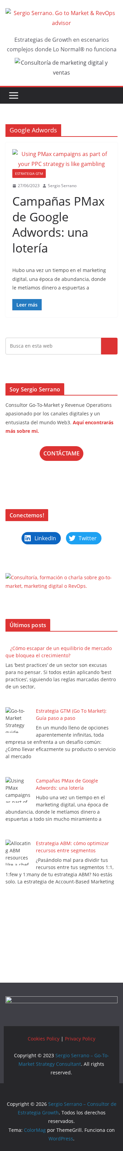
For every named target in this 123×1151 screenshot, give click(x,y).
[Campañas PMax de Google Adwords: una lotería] (61, 159)
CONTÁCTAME (61, 453)
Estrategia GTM (29, 173)
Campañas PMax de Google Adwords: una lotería (58, 224)
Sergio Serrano (62, 186)
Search (109, 346)
